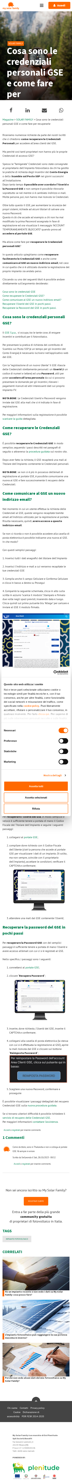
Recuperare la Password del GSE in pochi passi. (30, 307)
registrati (16, 1130)
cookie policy (31, 706)
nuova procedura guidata (42, 1105)
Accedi (7, 1130)
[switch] (63, 741)
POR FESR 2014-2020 (33, 1416)
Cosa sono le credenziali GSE (19, 291)
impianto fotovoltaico (17, 1239)
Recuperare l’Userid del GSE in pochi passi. (27, 303)
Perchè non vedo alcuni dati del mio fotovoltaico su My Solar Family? (35, 1379)
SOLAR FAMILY (25, 119)
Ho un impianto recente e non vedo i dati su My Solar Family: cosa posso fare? (34, 1293)
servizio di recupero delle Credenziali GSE (26, 1117)
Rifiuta (36, 808)
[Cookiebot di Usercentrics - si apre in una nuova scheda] (53, 672)
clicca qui (43, 714)
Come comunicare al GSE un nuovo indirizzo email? (32, 299)
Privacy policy (37, 1407)
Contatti (24, 1407)
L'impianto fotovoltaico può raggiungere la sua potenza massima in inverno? (36, 1336)
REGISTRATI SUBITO (36, 1201)
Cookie (16, 1412)
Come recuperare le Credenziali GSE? (23, 295)
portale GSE (31, 837)
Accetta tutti (36, 786)
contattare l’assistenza (45, 1121)
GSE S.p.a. (10, 332)
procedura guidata (39, 451)
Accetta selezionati (36, 797)
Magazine (8, 119)
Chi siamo (12, 1407)
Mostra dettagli (53, 775)
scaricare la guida (12, 418)
